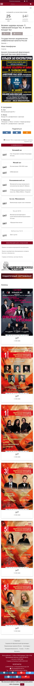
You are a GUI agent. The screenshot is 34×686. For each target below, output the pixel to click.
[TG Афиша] (13, 673)
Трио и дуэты (13, 234)
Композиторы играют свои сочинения (20, 202)
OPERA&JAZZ (14, 172)
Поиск (7, 33)
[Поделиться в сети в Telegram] (17, 132)
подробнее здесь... (28, 141)
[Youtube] (21, 673)
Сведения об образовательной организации (17, 643)
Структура (17, 640)
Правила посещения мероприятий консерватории (15, 247)
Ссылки (21, 648)
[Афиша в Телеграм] (25, 677)
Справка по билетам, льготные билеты (12, 257)
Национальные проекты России (13, 646)
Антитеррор (26, 646)
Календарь (18, 33)
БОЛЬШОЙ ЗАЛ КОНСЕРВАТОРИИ (17, 12)
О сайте (27, 648)
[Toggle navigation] (30, 7)
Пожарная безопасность (11, 648)
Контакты (17, 651)
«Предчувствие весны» (16, 222)
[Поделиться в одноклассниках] (27, 132)
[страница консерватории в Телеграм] (4, 673)
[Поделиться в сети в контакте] (7, 132)
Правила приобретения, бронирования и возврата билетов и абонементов (15, 252)
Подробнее (16, 684)
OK (22, 684)
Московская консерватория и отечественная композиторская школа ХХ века (20, 216)
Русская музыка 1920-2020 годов (19, 166)
